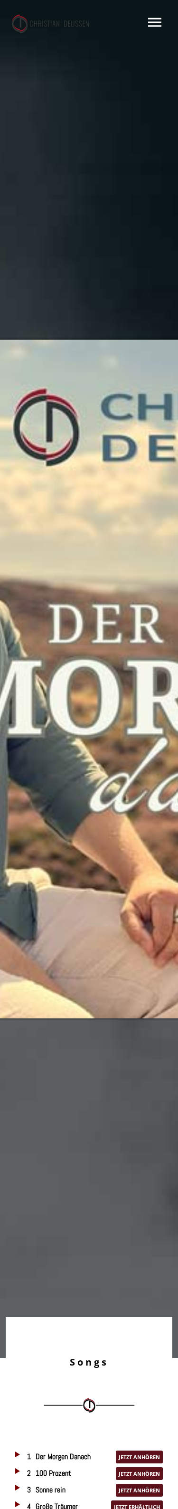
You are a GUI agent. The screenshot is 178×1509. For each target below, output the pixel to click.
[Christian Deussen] (51, 23)
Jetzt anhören (139, 1457)
